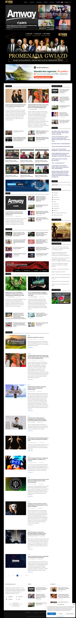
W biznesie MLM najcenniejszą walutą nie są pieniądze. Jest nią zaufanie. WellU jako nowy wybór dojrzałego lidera (19, 139)
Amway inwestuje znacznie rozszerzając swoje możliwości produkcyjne (38, 557)
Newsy (25, 2)
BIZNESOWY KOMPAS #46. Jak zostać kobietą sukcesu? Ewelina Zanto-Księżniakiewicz (42, 138)
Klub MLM (55, 210)
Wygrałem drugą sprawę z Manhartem (58, 271)
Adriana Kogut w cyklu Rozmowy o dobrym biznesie (11, 176)
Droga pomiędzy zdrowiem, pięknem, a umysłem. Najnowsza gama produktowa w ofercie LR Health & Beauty (60, 167)
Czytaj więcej (30, 347)
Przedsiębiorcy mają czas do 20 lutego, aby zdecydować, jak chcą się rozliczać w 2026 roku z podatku (19, 324)
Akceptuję (51, 613)
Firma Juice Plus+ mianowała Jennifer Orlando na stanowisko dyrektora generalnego (62, 27)
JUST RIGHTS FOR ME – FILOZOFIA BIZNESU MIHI (61, 143)
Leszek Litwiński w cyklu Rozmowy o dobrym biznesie (26, 161)
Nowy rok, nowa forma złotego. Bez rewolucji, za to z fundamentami (42, 324)
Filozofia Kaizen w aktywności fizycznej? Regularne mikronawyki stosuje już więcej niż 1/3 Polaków (37, 533)
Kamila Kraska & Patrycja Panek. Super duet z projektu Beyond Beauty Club (15, 105)
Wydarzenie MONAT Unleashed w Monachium (19, 254)
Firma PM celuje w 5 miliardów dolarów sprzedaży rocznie (42, 254)
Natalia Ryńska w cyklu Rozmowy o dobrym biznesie (11, 161)
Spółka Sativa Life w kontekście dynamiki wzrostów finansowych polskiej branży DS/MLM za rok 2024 (14, 294)
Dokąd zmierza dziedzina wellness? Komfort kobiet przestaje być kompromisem (37, 388)
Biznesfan (55, 195)
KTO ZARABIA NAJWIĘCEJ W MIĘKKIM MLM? (45, 28)
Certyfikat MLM (56, 208)
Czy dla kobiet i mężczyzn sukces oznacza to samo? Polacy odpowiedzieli (42, 218)
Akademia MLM (56, 199)
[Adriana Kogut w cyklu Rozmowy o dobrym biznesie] (12, 169)
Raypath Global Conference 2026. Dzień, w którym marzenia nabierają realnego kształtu (42, 248)
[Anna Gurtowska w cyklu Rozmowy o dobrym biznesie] (42, 154)
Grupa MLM (56, 192)
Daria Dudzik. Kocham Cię (18, 131)
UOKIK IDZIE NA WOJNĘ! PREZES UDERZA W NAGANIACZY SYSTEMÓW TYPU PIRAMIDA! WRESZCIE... (60, 265)
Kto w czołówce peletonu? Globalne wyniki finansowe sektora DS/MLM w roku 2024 (38, 294)
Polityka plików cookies (60, 616)
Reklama (52, 2)
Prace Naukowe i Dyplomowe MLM (60, 212)
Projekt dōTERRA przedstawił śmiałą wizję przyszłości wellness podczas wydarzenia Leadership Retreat (42, 241)
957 (26, 575)
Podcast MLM (56, 206)
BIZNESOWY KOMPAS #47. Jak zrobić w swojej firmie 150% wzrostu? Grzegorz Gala (42, 132)
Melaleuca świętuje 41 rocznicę (36, 337)
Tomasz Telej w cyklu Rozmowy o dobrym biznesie (26, 176)
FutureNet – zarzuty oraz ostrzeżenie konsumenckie (61, 274)
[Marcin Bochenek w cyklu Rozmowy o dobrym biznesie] (42, 169)
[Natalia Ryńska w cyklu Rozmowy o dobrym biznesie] (12, 154)
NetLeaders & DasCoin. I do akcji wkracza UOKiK (60, 281)
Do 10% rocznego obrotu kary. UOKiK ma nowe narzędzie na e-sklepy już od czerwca (38, 459)
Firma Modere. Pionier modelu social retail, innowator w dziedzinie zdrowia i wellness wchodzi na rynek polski (60, 133)
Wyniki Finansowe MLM (58, 215)
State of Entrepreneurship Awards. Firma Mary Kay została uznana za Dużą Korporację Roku (38, 481)
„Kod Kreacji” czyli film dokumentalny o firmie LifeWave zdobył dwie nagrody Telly (38, 439)
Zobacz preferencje (69, 613)
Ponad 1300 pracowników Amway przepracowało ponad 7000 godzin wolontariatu (22, 26)
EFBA (55, 201)
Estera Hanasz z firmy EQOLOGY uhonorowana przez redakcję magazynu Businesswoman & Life (19, 241)
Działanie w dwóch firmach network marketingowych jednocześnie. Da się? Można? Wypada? (38, 505)
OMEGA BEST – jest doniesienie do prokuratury (60, 269)
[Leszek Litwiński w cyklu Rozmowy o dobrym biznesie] (27, 154)
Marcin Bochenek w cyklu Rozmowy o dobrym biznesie (41, 176)
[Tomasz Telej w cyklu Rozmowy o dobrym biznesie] (27, 169)
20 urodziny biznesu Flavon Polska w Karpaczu (18, 248)
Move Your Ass (56, 197)
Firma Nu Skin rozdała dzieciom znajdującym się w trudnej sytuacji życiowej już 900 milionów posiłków (37, 419)
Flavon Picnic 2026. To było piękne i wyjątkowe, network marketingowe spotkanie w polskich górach (19, 234)
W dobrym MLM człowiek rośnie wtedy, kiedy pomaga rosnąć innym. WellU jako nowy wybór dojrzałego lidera (38, 106)
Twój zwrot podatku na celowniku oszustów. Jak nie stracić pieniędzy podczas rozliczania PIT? (41, 315)
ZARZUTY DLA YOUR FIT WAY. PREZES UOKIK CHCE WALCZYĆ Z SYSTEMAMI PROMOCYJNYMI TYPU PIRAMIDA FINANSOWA (60, 248)
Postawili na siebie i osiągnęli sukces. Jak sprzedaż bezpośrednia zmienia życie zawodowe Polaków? (42, 234)
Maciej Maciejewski (11, 107)
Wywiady (32, 2)
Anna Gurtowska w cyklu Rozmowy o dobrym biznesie (41, 161)
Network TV (9, 146)
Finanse (45, 2)
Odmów (60, 613)
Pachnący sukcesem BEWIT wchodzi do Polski (61, 146)
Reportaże (39, 2)
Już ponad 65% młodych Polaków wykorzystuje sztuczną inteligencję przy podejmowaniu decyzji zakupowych (53, 15)
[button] (73, 604)
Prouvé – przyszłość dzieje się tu (58, 162)
